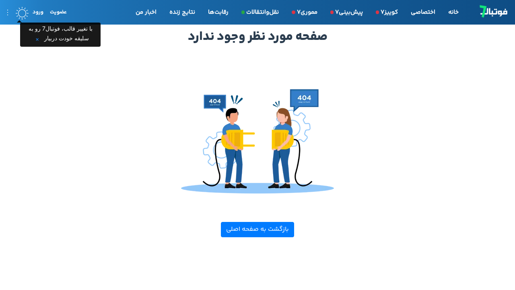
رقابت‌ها (218, 12)
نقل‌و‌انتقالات (262, 12)
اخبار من (146, 12)
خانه (453, 12)
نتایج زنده (182, 12)
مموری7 (307, 12)
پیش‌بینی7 (349, 12)
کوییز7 (389, 12)
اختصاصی (423, 12)
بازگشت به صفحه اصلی (257, 229)
